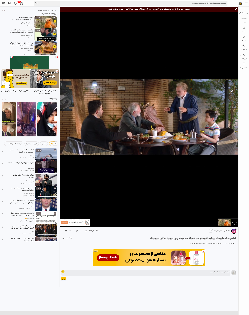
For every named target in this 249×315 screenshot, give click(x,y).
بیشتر (4, 11)
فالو (211, 231)
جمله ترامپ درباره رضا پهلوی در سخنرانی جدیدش (22, 189)
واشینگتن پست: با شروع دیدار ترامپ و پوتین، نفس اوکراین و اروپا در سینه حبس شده (22, 214)
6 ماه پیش (66, 238)
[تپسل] (11, 57)
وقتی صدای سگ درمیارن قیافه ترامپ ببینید (22, 239)
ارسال (63, 279)
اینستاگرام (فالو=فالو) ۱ (222, 231)
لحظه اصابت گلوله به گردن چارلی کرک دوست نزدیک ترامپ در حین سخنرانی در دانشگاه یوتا (21, 201)
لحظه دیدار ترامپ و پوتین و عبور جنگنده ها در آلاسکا (22, 151)
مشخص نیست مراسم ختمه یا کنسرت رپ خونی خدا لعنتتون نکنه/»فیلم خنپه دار (22, 31)
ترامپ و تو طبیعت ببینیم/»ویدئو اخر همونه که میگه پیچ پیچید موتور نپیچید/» (21, 18)
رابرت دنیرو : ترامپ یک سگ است (21, 163)
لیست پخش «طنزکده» (46, 10)
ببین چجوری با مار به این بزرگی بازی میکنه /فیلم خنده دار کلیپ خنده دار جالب (21, 44)
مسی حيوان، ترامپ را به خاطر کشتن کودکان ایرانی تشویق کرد (22, 227)
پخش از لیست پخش (47, 14)
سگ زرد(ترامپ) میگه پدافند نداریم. (23, 176)
